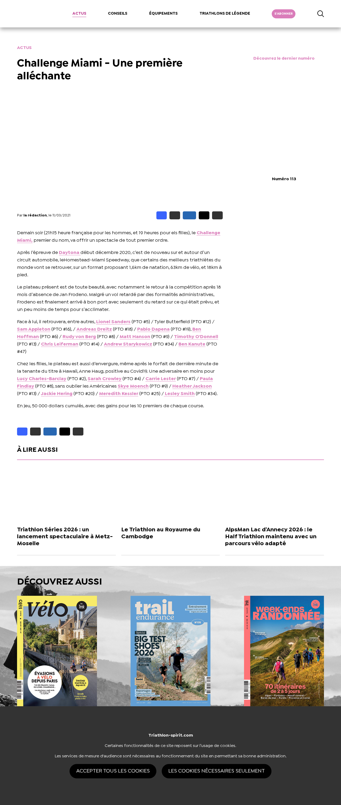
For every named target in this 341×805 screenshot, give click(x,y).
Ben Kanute (191, 344)
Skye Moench (133, 386)
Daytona (69, 253)
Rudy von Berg (79, 337)
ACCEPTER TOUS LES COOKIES (113, 771)
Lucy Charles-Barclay (41, 379)
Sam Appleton (33, 329)
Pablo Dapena (153, 329)
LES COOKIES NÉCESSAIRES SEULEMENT (216, 771)
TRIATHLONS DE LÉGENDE (225, 13)
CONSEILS (117, 13)
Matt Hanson (135, 337)
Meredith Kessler (118, 394)
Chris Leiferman (59, 344)
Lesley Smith (179, 394)
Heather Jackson (192, 386)
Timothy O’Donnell (196, 337)
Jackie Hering (56, 394)
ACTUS (79, 13)
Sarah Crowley (104, 379)
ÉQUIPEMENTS (163, 13)
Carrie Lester (160, 379)
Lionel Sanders (113, 322)
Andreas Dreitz (94, 329)
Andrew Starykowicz (128, 344)
